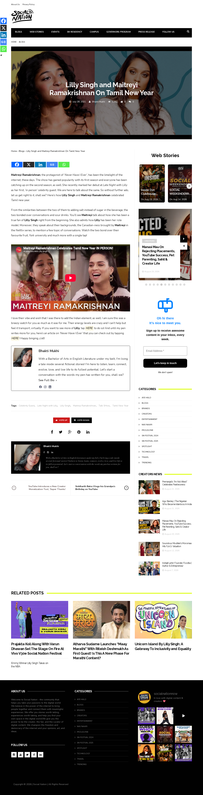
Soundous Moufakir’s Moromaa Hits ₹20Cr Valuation (159, 259)
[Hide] (1, 55)
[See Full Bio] (56, 380)
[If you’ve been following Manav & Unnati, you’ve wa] (183, 734)
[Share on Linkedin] (88, 432)
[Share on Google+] (69, 432)
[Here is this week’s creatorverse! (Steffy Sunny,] (146, 715)
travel (145, 457)
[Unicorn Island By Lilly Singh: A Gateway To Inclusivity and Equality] (163, 620)
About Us (15, 4)
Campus (94, 31)
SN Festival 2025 (150, 441)
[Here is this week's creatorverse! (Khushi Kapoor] (183, 752)
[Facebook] (17, 162)
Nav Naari (147, 424)
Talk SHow (104, 405)
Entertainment (149, 419)
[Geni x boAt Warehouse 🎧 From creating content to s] (165, 715)
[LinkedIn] (50, 387)
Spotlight (147, 446)
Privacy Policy (29, 4)
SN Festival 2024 (150, 435)
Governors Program (118, 31)
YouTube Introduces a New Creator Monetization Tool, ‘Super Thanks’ (47, 488)
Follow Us (168, 31)
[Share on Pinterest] (79, 432)
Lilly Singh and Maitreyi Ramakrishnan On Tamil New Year (55, 151)
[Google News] (52, 162)
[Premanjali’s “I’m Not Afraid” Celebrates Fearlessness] (149, 487)
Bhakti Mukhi (98, 101)
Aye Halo (146, 397)
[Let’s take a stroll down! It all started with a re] (183, 715)
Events (55, 31)
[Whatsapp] (63, 162)
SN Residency (74, 31)
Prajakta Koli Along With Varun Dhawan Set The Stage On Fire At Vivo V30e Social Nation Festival (37, 648)
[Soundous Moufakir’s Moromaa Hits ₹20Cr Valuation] (149, 549)
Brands (146, 408)
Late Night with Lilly (47, 405)
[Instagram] (45, 387)
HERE (89, 328)
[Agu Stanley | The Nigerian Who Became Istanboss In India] (149, 507)
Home (13, 42)
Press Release (146, 31)
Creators (152, 249)
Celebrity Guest (27, 405)
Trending (146, 462)
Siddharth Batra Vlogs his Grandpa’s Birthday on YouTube (95, 488)
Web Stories (37, 31)
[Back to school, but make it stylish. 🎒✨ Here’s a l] (165, 752)
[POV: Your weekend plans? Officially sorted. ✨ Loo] (165, 734)
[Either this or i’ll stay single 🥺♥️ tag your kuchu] (146, 752)
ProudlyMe (147, 430)
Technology (148, 452)
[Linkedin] (40, 162)
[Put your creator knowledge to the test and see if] (146, 734)
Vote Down (83, 420)
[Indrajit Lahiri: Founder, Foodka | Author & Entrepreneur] (149, 569)
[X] (28, 162)
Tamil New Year (120, 405)
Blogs (18, 31)
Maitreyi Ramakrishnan (84, 405)
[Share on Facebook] (52, 432)
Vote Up (63, 420)
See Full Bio (46, 380)
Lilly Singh (65, 405)
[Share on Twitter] (60, 432)
